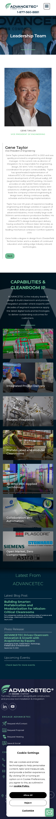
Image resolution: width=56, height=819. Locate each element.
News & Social (13, 743)
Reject (28, 803)
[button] (47, 6)
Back (9, 256)
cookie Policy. (22, 786)
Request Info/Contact (17, 723)
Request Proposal (15, 730)
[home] (21, 6)
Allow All (28, 795)
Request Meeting (15, 737)
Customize (28, 810)
